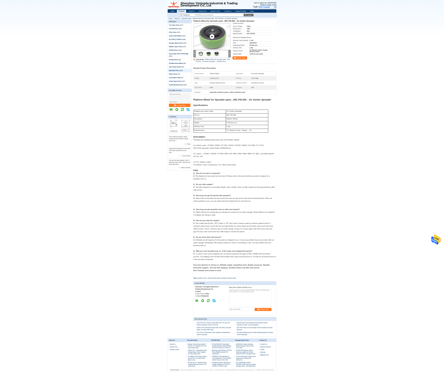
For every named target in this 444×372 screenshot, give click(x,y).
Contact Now (181, 105)
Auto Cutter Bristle (175, 67)
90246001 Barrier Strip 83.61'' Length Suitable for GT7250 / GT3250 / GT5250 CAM (221, 364)
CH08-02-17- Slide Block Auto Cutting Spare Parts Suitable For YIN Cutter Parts (197, 352)
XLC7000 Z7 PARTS (175, 39)
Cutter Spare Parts (175, 81)
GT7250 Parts (173, 29)
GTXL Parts (172, 32)
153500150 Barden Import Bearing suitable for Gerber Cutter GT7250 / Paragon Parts (245, 352)
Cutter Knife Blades (175, 36)
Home (172, 11)
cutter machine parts (214, 278)
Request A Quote (265, 5)
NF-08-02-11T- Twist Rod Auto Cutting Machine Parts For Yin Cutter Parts (197, 364)
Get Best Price (221, 61)
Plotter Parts (173, 74)
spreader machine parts (228, 278)
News (252, 11)
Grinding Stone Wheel (176, 63)
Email (274, 5)
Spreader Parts (186, 18)
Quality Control (215, 11)
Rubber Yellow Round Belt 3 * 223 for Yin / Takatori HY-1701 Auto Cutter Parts (197, 345)
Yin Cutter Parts (174, 25)
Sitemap (262, 352)
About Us (191, 11)
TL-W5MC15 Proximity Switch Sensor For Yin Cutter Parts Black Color (197, 358)
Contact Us (227, 11)
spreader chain (202, 278)
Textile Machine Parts (176, 85)
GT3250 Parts (173, 60)
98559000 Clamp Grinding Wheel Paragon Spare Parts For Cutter (245, 345)
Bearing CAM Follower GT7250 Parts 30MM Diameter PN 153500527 (222, 352)
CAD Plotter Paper (175, 77)
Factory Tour (202, 11)
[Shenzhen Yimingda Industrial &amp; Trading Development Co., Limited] (174, 4)
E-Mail (262, 349)
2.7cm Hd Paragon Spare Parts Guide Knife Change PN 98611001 (246, 358)
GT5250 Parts (173, 50)
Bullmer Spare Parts (175, 46)
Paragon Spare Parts (176, 43)
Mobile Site (265, 355)
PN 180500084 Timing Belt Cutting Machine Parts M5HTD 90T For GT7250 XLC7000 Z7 (221, 345)
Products (181, 11)
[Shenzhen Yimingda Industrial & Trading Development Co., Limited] (172, 111)
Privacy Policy (174, 370)
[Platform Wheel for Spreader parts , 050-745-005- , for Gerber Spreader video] (212, 39)
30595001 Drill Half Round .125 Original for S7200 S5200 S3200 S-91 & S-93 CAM (221, 358)
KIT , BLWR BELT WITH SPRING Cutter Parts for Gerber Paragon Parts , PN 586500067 (246, 364)
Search (249, 15)
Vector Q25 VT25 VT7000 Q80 (178, 54)
